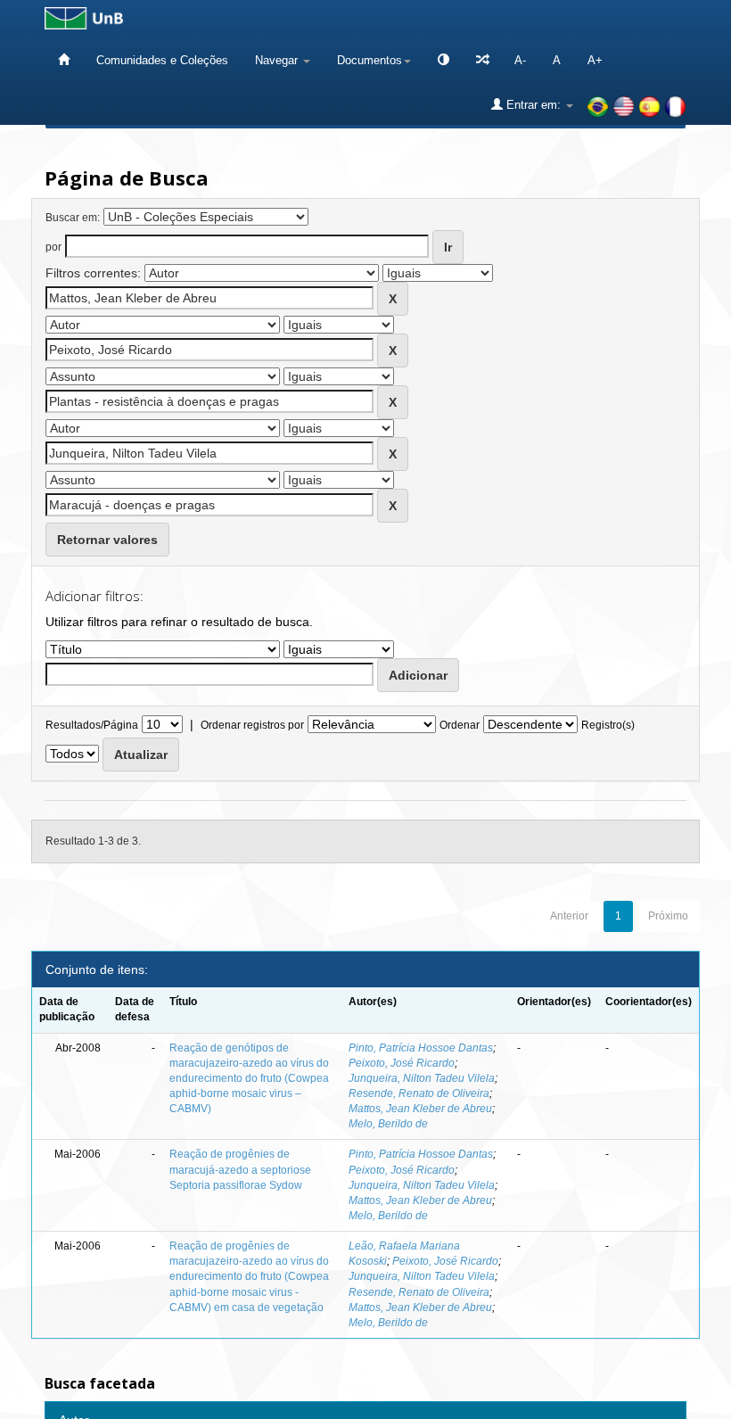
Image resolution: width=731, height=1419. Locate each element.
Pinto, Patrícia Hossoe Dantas (421, 1048)
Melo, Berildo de (388, 1124)
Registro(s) (608, 725)
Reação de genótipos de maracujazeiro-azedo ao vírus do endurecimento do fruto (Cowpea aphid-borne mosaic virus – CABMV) (249, 1079)
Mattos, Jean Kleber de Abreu (420, 1108)
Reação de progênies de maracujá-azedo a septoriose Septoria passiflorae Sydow (240, 1169)
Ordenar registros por (252, 725)
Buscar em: (72, 217)
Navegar (278, 60)
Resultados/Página (91, 725)
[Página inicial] (64, 60)
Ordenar (459, 725)
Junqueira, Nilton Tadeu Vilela (422, 1078)
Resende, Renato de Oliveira (419, 1093)
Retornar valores (107, 539)
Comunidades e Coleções (162, 60)
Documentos (369, 60)
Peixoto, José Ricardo (402, 1063)
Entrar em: (533, 104)
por (53, 247)
